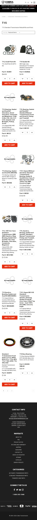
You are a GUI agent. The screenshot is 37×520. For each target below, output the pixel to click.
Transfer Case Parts (18, 478)
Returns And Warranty (18, 444)
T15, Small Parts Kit (9, 62)
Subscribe (18, 449)
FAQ (18, 439)
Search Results (18, 462)
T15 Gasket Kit (25, 62)
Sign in (15, 455)
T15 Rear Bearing (26, 354)
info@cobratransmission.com (18, 418)
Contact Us (18, 452)
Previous (3, 518)
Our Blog (18, 460)
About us (18, 437)
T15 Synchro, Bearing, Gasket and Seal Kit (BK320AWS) (9, 294)
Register (22, 455)
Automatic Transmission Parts (18, 473)
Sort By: (5, 32)
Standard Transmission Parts (18, 475)
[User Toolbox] (28, 2)
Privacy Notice (18, 442)
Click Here (6, 8)
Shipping (18, 447)
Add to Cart (9, 83)
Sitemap (18, 457)
